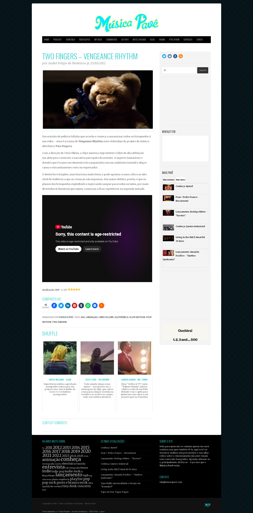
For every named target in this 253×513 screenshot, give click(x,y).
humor (84, 467)
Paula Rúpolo (64, 511)
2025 (80, 456)
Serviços (187, 39)
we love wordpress (79, 511)
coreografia (48, 464)
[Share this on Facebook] (54, 305)
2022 (56, 455)
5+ (43, 448)
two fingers (59, 322)
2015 (85, 447)
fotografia (74, 467)
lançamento (68, 475)
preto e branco (68, 483)
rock (84, 482)
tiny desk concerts (76, 486)
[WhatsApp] (88, 305)
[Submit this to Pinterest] (74, 305)
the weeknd (56, 486)
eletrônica (121, 317)
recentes (168, 180)
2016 (46, 451)
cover (58, 464)
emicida (80, 463)
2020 (86, 451)
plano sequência (61, 479)
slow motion (137, 317)
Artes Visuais (139, 39)
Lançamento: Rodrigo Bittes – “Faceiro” (121, 458)
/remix (162, 39)
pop (86, 479)
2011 (48, 447)
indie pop (58, 471)
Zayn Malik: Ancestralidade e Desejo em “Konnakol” (120, 485)
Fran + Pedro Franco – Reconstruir (118, 453)
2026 (86, 456)
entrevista (53, 467)
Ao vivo (124, 39)
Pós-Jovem (174, 39)
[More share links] (101, 305)
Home (46, 39)
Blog (152, 39)
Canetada (70, 39)
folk (67, 468)
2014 (75, 447)
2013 (66, 447)
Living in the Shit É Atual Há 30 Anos (119, 469)
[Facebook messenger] (95, 305)
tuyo (44, 490)
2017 (56, 451)
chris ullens (106, 317)
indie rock (72, 471)
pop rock (49, 483)
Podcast (57, 39)
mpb (86, 475)
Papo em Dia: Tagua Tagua (114, 492)
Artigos (98, 39)
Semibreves (111, 39)
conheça (71, 459)
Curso (200, 39)
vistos (180, 180)
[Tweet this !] (61, 305)
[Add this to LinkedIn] (68, 305)
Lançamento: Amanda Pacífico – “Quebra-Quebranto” (122, 476)
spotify (46, 486)
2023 (65, 456)
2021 (46, 455)
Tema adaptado (48, 511)
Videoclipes (84, 39)
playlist (76, 479)
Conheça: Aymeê (109, 447)
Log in (101, 511)
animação (91, 317)
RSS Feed (93, 511)
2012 (83, 317)
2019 (75, 451)
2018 (65, 451)
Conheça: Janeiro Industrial (114, 464)
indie (46, 471)
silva (90, 483)
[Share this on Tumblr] (81, 305)
